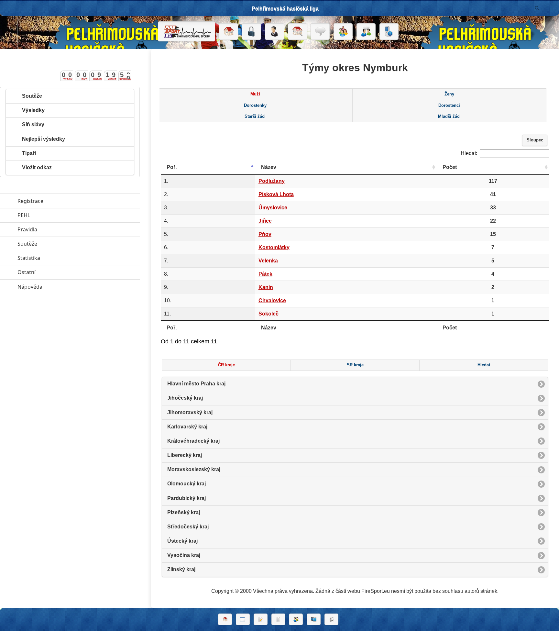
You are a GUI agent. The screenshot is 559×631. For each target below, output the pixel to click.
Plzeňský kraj (183, 512)
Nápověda (59, 286)
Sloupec (535, 140)
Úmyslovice (272, 207)
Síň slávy (33, 124)
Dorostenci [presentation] (449, 105)
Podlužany (271, 181)
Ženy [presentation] (449, 94)
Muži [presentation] (255, 94)
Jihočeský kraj (185, 398)
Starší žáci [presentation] (255, 116)
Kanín (265, 287)
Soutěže (32, 96)
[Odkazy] (297, 31)
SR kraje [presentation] (355, 365)
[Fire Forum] (366, 31)
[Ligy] (331, 619)
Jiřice (265, 221)
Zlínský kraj (181, 569)
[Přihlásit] (251, 31)
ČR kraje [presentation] (226, 365)
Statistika (58, 257)
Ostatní (56, 272)
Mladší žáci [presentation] (449, 116)
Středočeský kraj (188, 526)
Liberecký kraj (184, 455)
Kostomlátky (274, 247)
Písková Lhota (276, 194)
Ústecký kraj (182, 541)
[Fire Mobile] (389, 31)
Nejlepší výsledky (43, 139)
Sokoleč (268, 313)
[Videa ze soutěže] (314, 619)
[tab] (255, 94)
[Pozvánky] (243, 619)
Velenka (268, 260)
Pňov (264, 234)
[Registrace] (274, 31)
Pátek (265, 274)
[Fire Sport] (186, 31)
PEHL (53, 215)
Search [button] (537, 8)
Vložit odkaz (37, 167)
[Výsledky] (278, 619)
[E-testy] (343, 31)
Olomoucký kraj (186, 483)
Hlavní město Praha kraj (196, 383)
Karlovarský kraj (187, 426)
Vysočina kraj (183, 555)
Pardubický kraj (186, 498)
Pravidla (57, 229)
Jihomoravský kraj (190, 412)
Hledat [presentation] (483, 365)
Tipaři (29, 153)
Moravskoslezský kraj (193, 469)
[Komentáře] (320, 31)
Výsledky (33, 110)
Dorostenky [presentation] (255, 105)
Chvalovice (272, 300)
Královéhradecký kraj (193, 441)
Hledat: (469, 153)
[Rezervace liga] (261, 619)
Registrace (30, 201)
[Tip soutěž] (296, 619)
